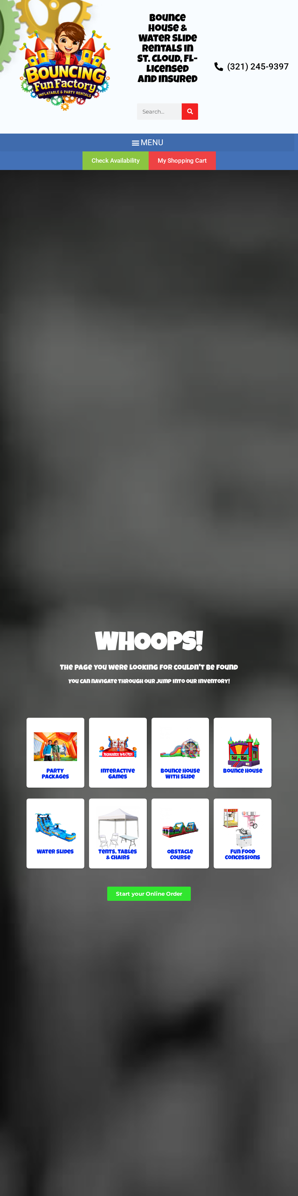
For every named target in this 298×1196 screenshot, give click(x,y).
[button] (147, 142)
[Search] (190, 111)
